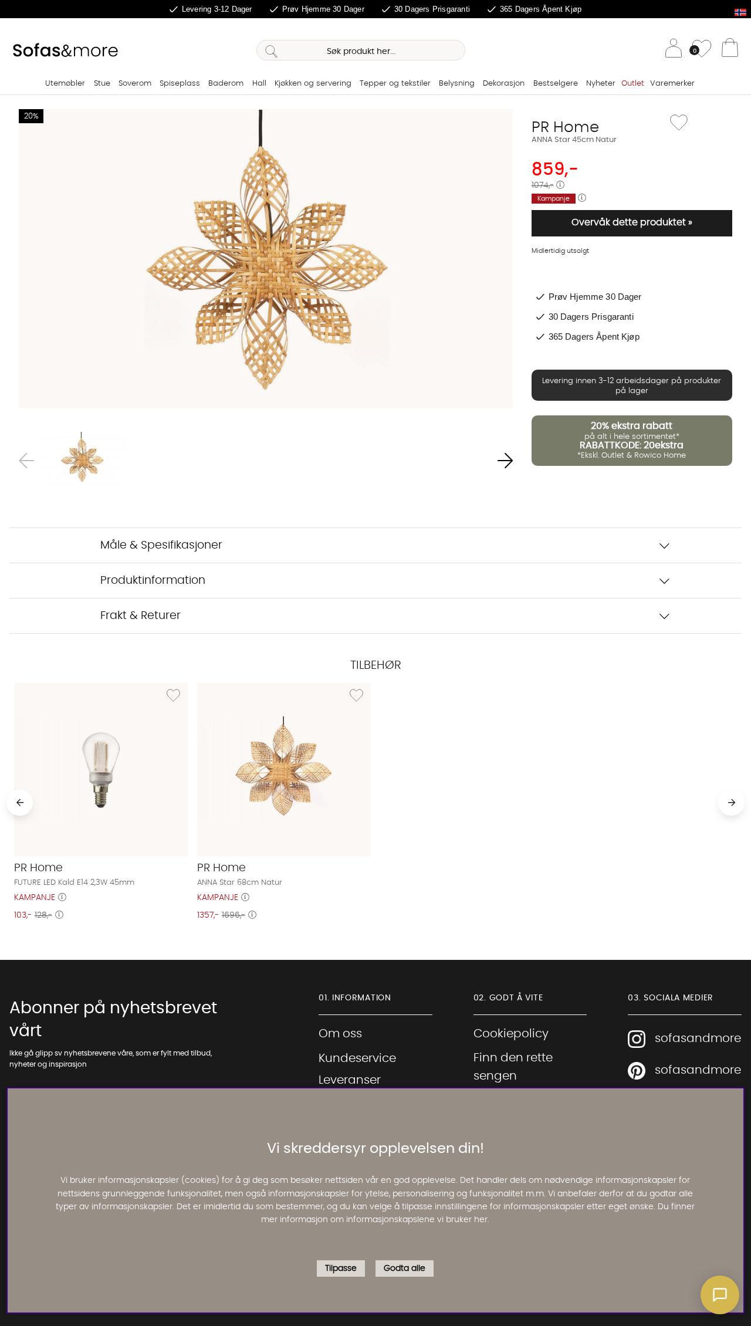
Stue (102, 83)
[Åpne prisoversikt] (560, 185)
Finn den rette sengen (513, 1067)
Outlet (632, 83)
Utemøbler (65, 83)
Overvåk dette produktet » (631, 222)
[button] (720, 1295)
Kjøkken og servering (313, 83)
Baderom (225, 83)
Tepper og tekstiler (395, 83)
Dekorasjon (504, 83)
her (481, 1220)
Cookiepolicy (511, 1034)
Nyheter (600, 83)
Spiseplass (180, 83)
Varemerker (672, 83)
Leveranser (350, 1080)
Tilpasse (341, 1268)
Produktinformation (152, 580)
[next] (731, 802)
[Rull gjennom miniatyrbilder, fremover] (505, 461)
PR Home (565, 127)
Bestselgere (555, 83)
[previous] (19, 802)
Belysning (457, 83)
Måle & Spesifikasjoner (161, 545)
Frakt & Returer (140, 615)
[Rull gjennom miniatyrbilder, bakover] (26, 461)
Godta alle (404, 1268)
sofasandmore (698, 1038)
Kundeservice (357, 1058)
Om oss (340, 1034)
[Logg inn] (673, 50)
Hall (259, 83)
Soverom (135, 83)
